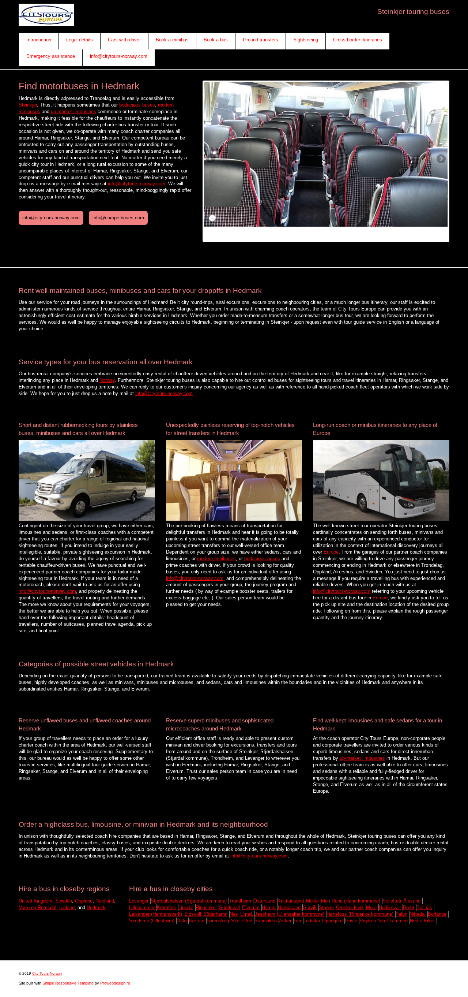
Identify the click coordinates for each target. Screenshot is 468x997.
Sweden (63, 901)
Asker (285, 920)
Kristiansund (291, 901)
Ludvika (311, 920)
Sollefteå (391, 901)
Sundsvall (229, 907)
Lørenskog (218, 920)
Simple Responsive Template (68, 983)
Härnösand (289, 907)
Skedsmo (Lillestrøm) (151, 920)
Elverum (251, 907)
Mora (371, 907)
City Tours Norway (47, 973)
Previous (211, 159)
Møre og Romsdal (37, 907)
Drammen (397, 920)
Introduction (38, 39)
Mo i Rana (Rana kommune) (350, 901)
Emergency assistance (50, 56)
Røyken (367, 920)
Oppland (84, 901)
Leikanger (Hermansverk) (155, 914)
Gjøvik (310, 907)
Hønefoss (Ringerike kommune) (360, 914)
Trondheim (240, 901)
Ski (381, 920)
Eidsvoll (192, 914)
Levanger (138, 901)
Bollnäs (424, 907)
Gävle (351, 920)
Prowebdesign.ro (115, 983)
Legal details (79, 39)
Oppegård (332, 920)
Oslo (181, 920)
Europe (331, 552)
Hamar (269, 907)
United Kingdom (35, 901)
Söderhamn (215, 914)
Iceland (67, 907)
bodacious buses (137, 105)
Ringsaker (206, 907)
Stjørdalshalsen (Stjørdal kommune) (189, 901)
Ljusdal (185, 907)
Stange (326, 907)
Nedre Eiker (422, 920)
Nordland (104, 901)
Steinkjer (28, 105)
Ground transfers (260, 39)
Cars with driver (124, 39)
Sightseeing (305, 39)
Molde (312, 901)
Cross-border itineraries (357, 39)
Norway (107, 380)
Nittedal (418, 914)
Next (440, 159)
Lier (297, 920)
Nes (234, 914)
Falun (401, 914)
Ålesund (411, 901)
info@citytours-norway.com (118, 56)
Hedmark (96, 907)
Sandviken (265, 920)
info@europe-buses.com (118, 217)
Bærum (196, 920)
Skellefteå (241, 920)
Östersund (264, 901)
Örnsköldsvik (350, 907)
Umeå (246, 914)
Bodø (408, 907)
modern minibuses (216, 558)
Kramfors (166, 907)
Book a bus (216, 39)
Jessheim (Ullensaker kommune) (289, 914)
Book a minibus (172, 39)
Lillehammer (142, 907)
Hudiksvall (390, 907)
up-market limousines (73, 111)
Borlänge (437, 914)
